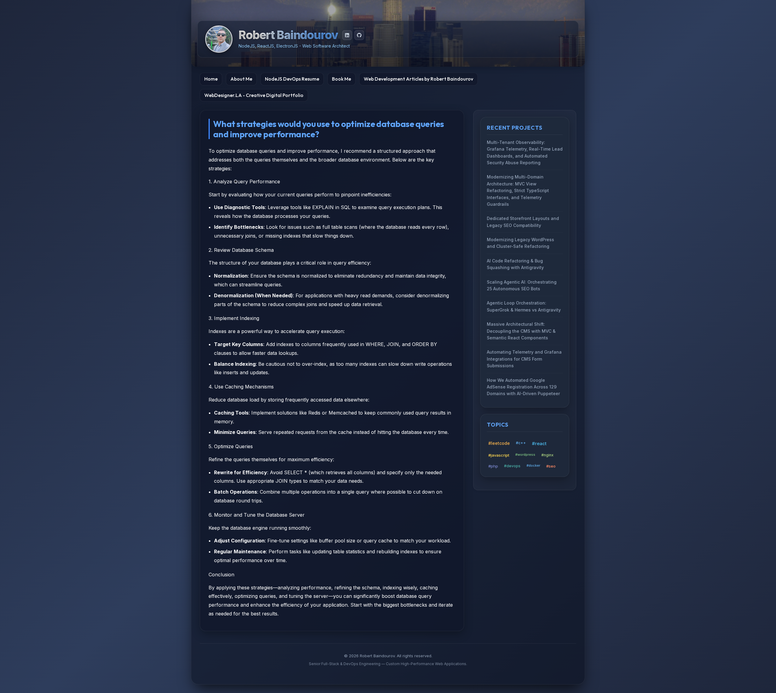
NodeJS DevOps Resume (292, 79)
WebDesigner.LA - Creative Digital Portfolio (253, 95)
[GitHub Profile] (359, 35)
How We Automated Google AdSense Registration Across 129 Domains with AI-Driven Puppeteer (523, 387)
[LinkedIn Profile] (347, 35)
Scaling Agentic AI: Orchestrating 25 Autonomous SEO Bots (522, 285)
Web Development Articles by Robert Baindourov (418, 79)
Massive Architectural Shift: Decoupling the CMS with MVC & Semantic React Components (521, 331)
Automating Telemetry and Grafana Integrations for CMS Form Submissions (524, 359)
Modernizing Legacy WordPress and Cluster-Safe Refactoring (520, 243)
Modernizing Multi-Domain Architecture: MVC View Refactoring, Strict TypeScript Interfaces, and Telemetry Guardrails (518, 191)
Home (211, 79)
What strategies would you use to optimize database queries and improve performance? (328, 128)
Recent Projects (514, 127)
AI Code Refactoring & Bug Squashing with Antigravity (515, 264)
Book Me (341, 79)
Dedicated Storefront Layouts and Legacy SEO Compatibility (523, 222)
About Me (241, 79)
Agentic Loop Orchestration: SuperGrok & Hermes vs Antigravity (524, 306)
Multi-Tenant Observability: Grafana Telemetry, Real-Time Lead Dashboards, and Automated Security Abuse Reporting (525, 152)
